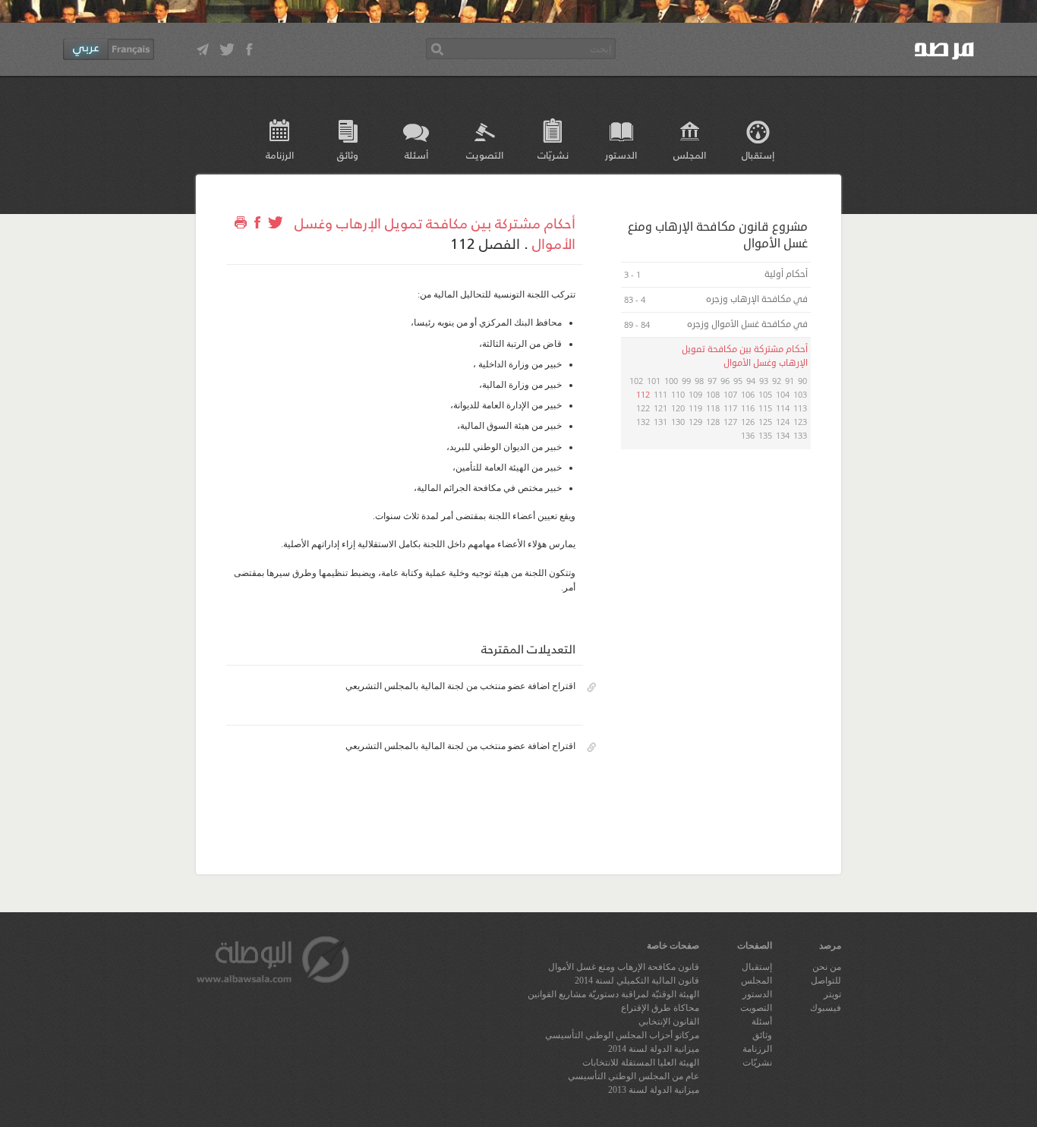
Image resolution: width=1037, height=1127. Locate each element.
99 (686, 380)
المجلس (689, 154)
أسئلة (416, 154)
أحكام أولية (785, 274)
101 (653, 380)
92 (776, 380)
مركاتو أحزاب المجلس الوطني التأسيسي (622, 1035)
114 (783, 408)
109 (695, 394)
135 (765, 435)
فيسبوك (825, 1008)
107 (730, 394)
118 (713, 408)
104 (783, 394)
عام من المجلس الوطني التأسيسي (633, 1076)
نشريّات (553, 154)
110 (678, 394)
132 (643, 421)
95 (737, 380)
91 (789, 380)
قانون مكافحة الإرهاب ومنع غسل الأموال (623, 967)
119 (695, 408)
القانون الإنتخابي (668, 1021)
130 (678, 421)
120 (678, 408)
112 (643, 394)
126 (748, 421)
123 (800, 421)
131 (660, 421)
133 (800, 435)
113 (800, 408)
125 (765, 421)
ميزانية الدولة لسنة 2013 (653, 1090)
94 (750, 380)
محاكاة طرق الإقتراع (660, 1008)
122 (643, 408)
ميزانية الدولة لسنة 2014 (653, 1049)
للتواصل (826, 980)
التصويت (484, 154)
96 (725, 380)
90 (802, 380)
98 (699, 380)
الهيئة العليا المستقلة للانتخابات (640, 1062)
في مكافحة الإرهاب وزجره (756, 299)
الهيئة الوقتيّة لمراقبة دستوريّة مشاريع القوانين (613, 994)
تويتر (832, 994)
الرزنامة (280, 154)
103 (800, 394)
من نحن (826, 967)
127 (730, 421)
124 (783, 421)
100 (671, 380)
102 (636, 380)
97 (712, 380)
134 (783, 435)
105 (765, 394)
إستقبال (758, 154)
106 (748, 394)
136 (748, 435)
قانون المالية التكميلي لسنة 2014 (637, 980)
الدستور (621, 154)
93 (763, 380)
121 (660, 408)
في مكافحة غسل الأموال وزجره (746, 324)
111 (660, 394)
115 (765, 408)
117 (730, 408)
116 (748, 408)
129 (695, 421)
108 (713, 394)
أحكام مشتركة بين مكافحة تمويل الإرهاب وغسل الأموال (435, 233)
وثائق (347, 154)
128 (713, 421)
